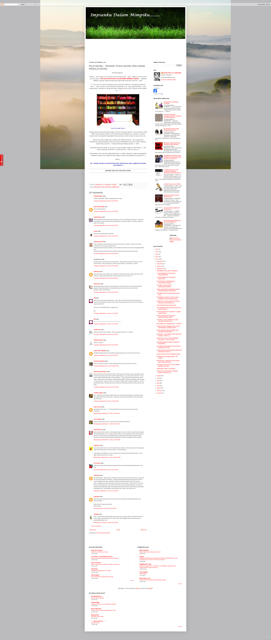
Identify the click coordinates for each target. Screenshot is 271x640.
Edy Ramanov (98, 429)
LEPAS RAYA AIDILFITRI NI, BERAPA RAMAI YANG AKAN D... (167, 371)
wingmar (138, 588)
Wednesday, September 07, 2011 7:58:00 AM (107, 413)
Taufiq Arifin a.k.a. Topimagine (103, 184)
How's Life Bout (96, 562)
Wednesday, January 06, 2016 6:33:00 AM (106, 522)
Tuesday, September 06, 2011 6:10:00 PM (106, 278)
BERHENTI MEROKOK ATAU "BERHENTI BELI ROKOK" (172, 143)
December (160, 261)
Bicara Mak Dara (96, 608)
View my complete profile (168, 79)
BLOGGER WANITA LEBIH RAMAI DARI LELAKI (171, 129)
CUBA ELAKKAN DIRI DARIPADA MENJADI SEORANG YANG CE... (169, 350)
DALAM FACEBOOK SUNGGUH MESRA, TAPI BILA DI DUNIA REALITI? (172, 116)
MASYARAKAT (97, 187)
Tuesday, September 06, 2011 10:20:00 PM (106, 387)
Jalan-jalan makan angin (97, 616)
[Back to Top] (269, 638)
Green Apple (97, 419)
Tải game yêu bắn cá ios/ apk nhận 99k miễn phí (103, 604)
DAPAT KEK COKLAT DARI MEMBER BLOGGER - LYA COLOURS (167, 338)
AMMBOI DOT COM (145, 564)
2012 (157, 256)
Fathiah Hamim (98, 340)
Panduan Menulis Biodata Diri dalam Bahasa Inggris (152, 579)
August (159, 375)
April (158, 385)
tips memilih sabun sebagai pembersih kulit (102, 576)
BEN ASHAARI (143, 550)
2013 (157, 254)
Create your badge (158, 93)
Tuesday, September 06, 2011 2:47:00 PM (106, 236)
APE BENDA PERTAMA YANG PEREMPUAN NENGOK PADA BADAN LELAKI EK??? (172, 157)
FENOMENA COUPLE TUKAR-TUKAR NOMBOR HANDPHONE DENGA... (168, 298)
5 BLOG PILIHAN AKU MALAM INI (166, 305)
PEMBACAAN (115, 187)
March (159, 388)
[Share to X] (128, 185)
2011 (157, 259)
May (158, 383)
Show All (132, 580)
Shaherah (97, 445)
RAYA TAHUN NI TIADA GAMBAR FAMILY (168, 354)
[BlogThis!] (126, 185)
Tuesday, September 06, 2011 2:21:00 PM (106, 211)
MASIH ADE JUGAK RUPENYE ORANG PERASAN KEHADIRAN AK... (168, 302)
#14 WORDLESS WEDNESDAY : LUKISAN (169, 323)
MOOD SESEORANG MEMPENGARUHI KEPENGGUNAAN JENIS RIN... (168, 290)
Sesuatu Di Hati (95, 622)
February (159, 390)
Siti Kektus (94, 569)
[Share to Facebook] (130, 185)
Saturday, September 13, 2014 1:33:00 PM (106, 491)
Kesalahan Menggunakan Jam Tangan (101, 570)
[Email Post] (120, 184)
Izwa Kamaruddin (99, 206)
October (159, 266)
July (158, 378)
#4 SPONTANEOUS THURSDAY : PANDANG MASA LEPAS (166, 316)
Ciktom (141, 556)
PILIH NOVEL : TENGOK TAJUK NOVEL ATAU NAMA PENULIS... (168, 361)
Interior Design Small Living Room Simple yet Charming (105, 564)
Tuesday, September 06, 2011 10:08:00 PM (106, 366)
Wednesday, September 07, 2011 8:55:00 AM (107, 424)
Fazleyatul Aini (98, 241)
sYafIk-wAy (97, 329)
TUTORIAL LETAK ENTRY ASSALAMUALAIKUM (164, 286)
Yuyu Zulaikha (143, 572)
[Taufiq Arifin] (155, 92)
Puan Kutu (97, 284)
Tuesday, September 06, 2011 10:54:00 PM (106, 401)
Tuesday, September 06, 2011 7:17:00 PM (106, 313)
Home (118, 530)
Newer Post (92, 530)
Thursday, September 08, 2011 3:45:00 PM (106, 469)
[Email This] (124, 185)
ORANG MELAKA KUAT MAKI (172, 184)
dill (94, 298)
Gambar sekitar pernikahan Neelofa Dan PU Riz (103, 610)
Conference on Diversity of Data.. (99, 552)
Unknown (96, 271)
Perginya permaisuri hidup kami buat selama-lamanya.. (105, 558)
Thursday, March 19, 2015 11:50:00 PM (105, 508)
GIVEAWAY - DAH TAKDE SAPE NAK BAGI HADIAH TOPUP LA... (169, 334)
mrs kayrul (97, 463)
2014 (157, 251)
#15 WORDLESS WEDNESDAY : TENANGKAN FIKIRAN (166, 282)
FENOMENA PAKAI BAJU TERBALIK (167, 271)
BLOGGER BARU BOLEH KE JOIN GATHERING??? (172, 221)
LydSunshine (98, 217)
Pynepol (96, 514)
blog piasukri (95, 615)
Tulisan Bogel (95, 575)
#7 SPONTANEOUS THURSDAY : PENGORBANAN (166, 274)
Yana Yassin (97, 407)
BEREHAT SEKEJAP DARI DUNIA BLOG (171, 196)
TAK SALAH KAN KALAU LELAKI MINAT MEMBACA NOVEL (168, 365)
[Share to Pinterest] (132, 185)
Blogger (150, 588)
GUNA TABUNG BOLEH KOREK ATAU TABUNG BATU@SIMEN (168, 331)
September (160, 268)
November (160, 263)
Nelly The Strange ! (97, 550)
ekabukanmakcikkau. (100, 371)
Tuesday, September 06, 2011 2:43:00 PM (106, 225)
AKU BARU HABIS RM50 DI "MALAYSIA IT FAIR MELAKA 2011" (169, 346)
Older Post (144, 530)
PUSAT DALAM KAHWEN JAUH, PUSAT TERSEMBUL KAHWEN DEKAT (168, 326)
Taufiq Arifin (156, 88)
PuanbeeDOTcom (96, 596)
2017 (157, 249)
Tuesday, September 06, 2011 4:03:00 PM (106, 266)
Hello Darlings (143, 573)
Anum (95, 231)
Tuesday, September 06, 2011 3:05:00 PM (106, 253)
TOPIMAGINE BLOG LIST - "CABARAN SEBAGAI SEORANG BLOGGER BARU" (172, 171)
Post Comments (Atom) (103, 533)
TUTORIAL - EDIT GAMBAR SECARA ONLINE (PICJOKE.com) (167, 320)
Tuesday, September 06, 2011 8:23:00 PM (106, 334)
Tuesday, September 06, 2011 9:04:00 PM (106, 345)
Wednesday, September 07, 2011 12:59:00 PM (107, 457)
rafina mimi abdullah (100, 350)
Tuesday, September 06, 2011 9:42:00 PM (106, 355)
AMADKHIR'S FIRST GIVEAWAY (166, 368)
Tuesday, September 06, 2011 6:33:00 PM (106, 292)
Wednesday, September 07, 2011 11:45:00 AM (107, 440)
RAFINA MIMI (95, 602)
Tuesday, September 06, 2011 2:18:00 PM (106, 201)
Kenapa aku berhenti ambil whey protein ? (150, 552)
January (159, 393)
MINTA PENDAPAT (106, 187)
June (158, 380)
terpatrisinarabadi (99, 361)
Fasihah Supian (98, 393)
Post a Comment (96, 526)
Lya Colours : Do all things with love (102, 556)
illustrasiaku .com (144, 578)
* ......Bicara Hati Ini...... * (98, 621)
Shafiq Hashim (98, 196)
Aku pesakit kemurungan (97, 598)
